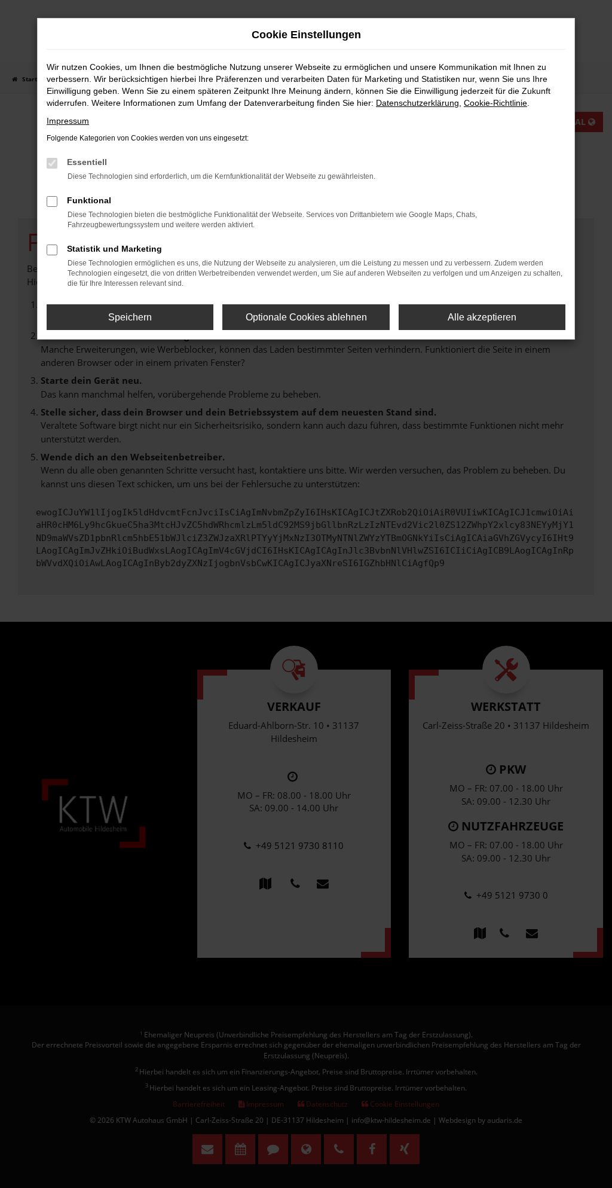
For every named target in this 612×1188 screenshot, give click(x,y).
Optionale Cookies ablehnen (306, 317)
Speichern (130, 317)
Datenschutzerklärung (417, 103)
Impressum (68, 121)
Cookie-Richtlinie (495, 103)
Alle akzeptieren (482, 317)
